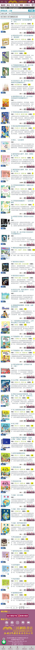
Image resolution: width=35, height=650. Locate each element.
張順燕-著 (17, 39)
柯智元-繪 (23, 382)
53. (22, 201)
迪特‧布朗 (17, 539)
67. (21, 410)
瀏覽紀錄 (24, 649)
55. (22, 233)
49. (17, 140)
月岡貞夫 (17, 189)
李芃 (16, 250)
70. (18, 453)
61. (22, 321)
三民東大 (27, 5)
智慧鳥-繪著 (24, 189)
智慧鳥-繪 (23, 23)
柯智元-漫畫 (18, 264)
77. (20, 551)
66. (22, 395)
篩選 (32, 10)
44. (22, 66)
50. (22, 154)
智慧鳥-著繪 (18, 398)
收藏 (17, 649)
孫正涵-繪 (23, 441)
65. (22, 380)
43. (18, 51)
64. (21, 365)
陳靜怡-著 (17, 382)
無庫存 (21, 167)
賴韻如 (25, 250)
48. (21, 126)
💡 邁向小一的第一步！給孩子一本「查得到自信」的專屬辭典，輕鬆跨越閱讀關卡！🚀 (7, 8)
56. (21, 248)
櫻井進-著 (17, 157)
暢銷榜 (3, 5)
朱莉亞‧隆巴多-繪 (28, 497)
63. (21, 350)
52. (22, 186)
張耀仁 (16, 309)
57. (18, 262)
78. (15, 565)
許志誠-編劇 (25, 264)
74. (19, 509)
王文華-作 (17, 128)
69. (22, 439)
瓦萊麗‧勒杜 (18, 511)
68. (14, 424)
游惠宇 (20, 250)
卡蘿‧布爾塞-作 (19, 497)
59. (22, 290)
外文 (16, 5)
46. (22, 97)
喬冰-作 (17, 426)
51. (22, 170)
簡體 (21, 5)
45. (22, 81)
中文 (12, 5)
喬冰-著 (17, 412)
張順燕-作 (17, 23)
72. (16, 481)
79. (15, 579)
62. (21, 336)
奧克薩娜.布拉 (18, 69)
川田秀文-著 (18, 338)
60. (22, 306)
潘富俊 (16, 53)
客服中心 (10, 649)
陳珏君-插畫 (24, 114)
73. (17, 495)
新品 (8, 5)
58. (18, 276)
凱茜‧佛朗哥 (18, 525)
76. (19, 537)
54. (22, 217)
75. (19, 523)
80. (16, 593)
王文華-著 (17, 114)
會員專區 (31, 649)
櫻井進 (16, 553)
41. (21, 20)
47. (20, 112)
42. (22, 36)
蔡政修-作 (17, 441)
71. (16, 467)
